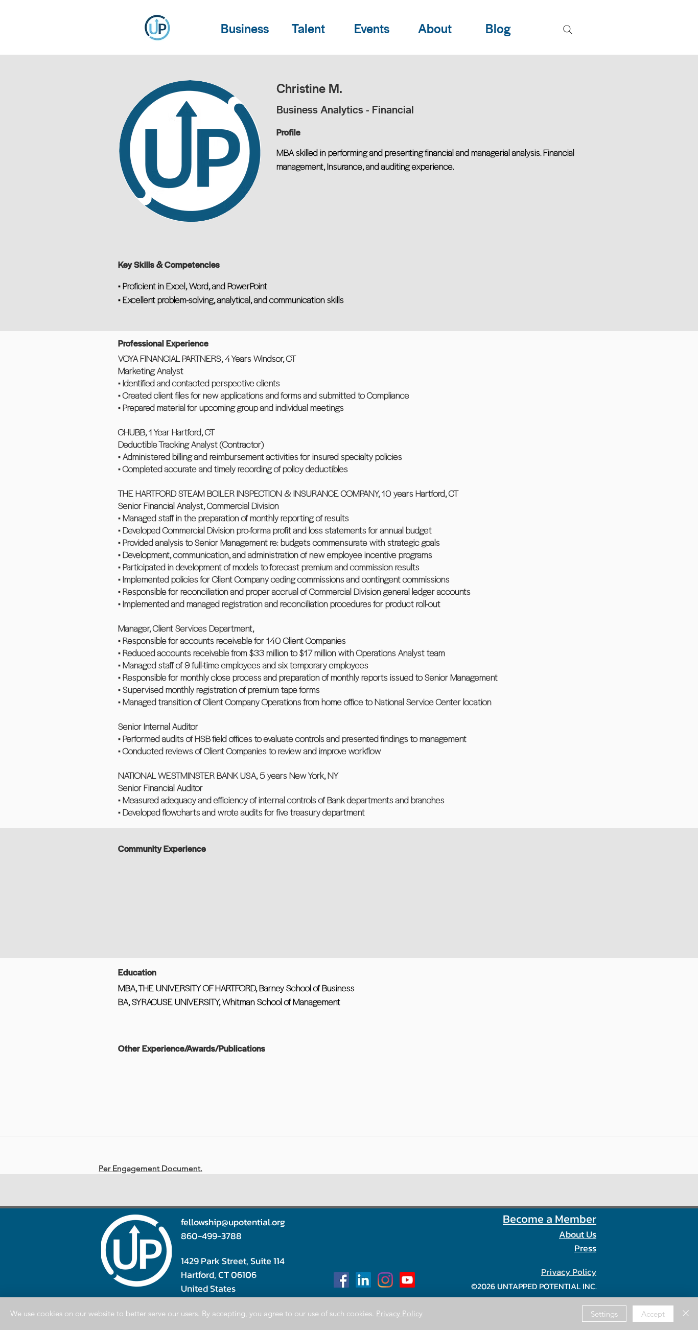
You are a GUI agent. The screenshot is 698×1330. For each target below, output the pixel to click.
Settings (604, 1314)
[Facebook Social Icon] (341, 1280)
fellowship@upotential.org (233, 1222)
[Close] (686, 1313)
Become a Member (549, 1218)
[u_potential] (385, 1280)
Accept (653, 1314)
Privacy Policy (399, 1313)
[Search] (567, 29)
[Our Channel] (407, 1280)
